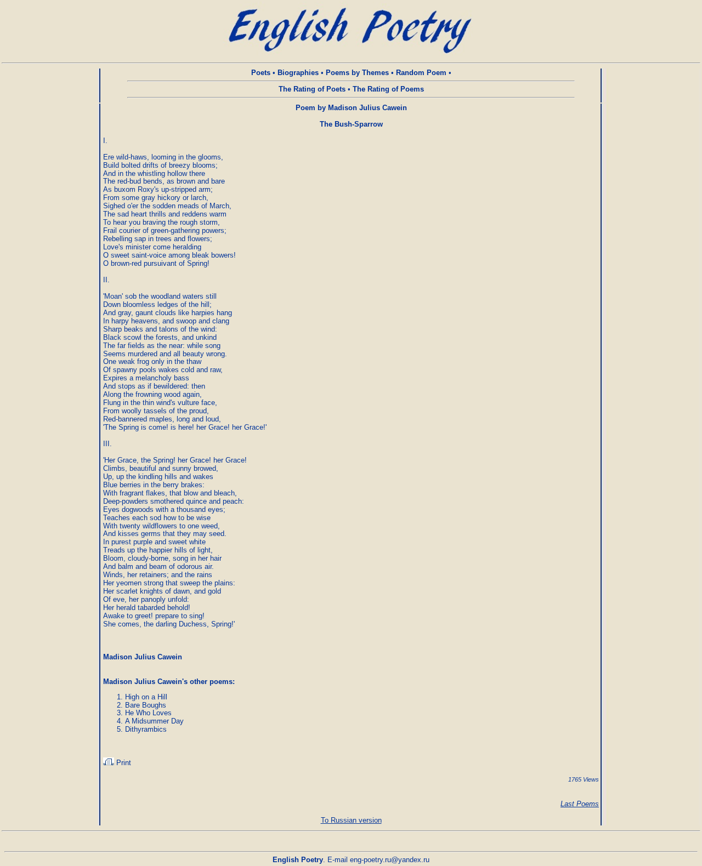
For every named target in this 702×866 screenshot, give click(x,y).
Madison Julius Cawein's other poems (168, 681)
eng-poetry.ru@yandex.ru (389, 860)
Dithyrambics (146, 729)
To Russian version (351, 820)
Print (122, 763)
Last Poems (580, 804)
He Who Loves (148, 713)
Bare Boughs (145, 705)
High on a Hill (146, 697)
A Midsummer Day (154, 721)
